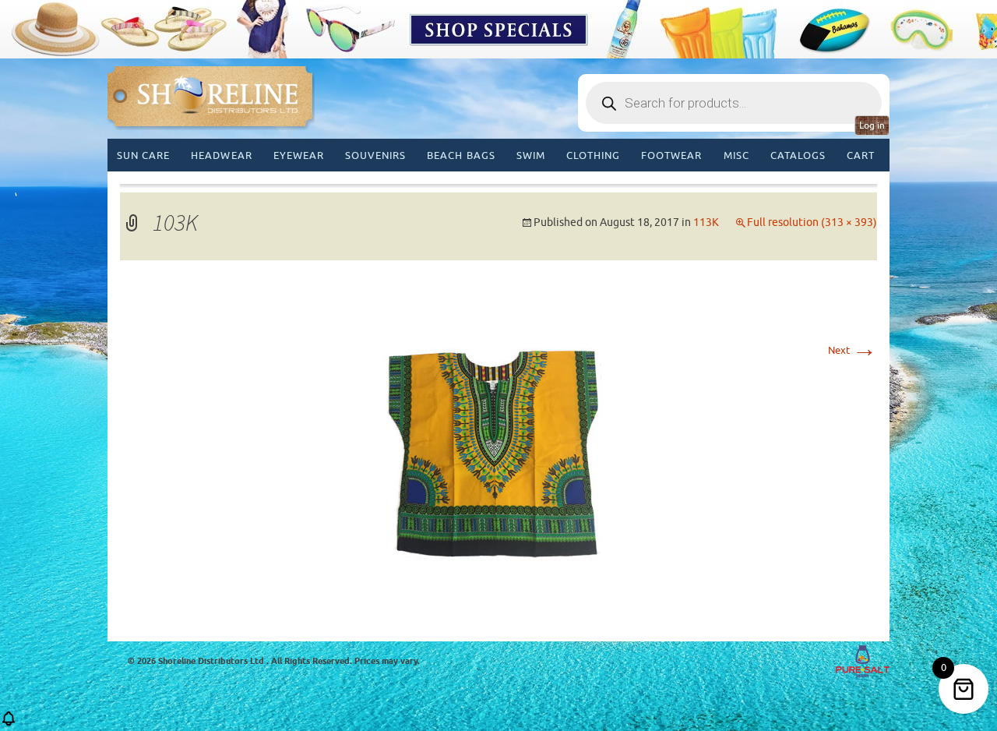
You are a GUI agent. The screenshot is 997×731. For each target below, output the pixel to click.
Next (852, 350)
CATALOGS (798, 155)
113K (706, 222)
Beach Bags (461, 155)
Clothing (593, 155)
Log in (872, 125)
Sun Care (143, 155)
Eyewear (298, 155)
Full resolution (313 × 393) (812, 222)
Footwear (671, 155)
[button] (8, 723)
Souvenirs (375, 155)
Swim (530, 155)
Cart (861, 155)
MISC (736, 155)
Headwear (221, 155)
